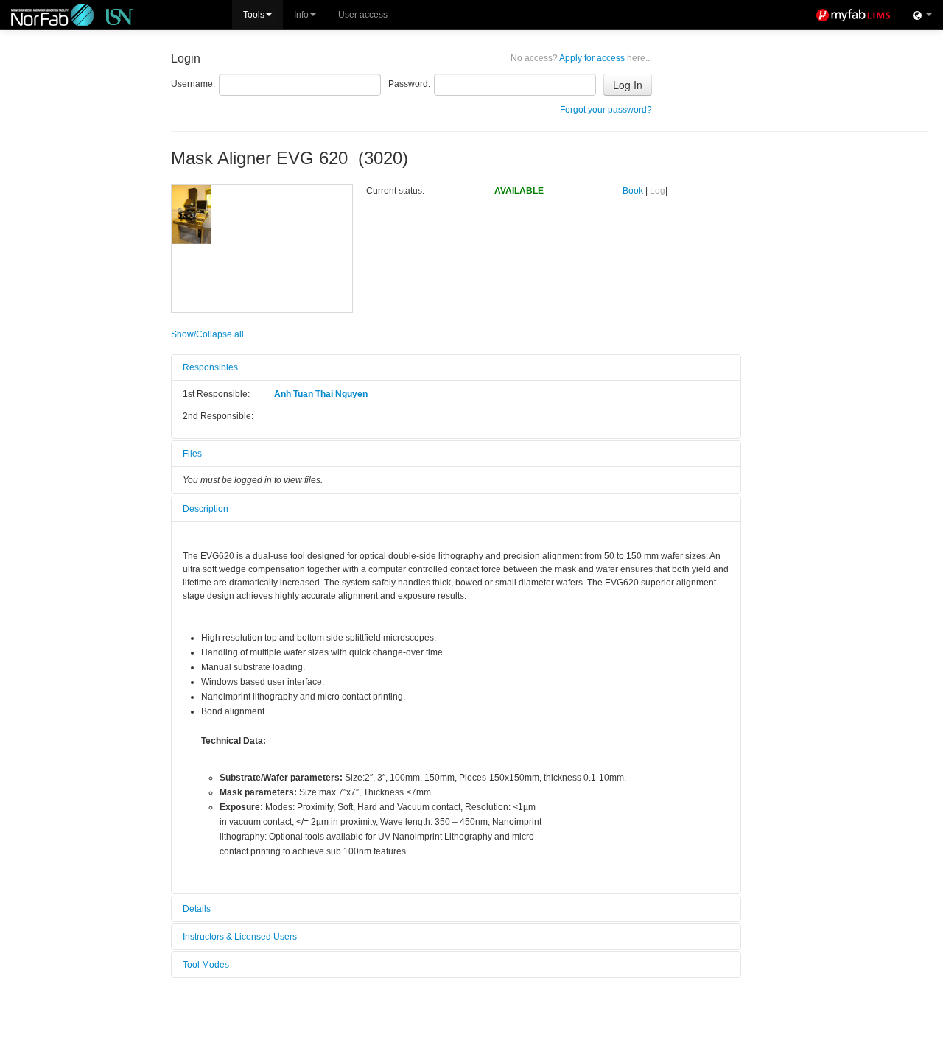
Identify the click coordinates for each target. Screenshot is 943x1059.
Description (205, 509)
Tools (253, 15)
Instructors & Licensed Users (240, 937)
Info (301, 15)
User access (363, 15)
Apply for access (581, 58)
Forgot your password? (606, 110)
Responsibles (210, 367)
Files (192, 453)
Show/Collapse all (207, 334)
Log (657, 191)
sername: (193, 84)
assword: (409, 84)
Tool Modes (206, 965)
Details (197, 909)
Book (633, 191)
